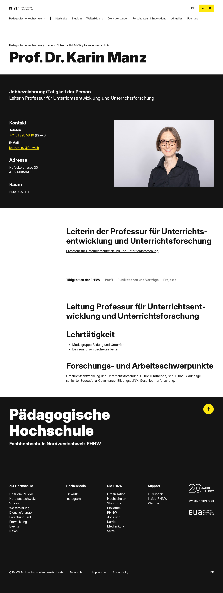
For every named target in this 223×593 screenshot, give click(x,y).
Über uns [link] (50, 45)
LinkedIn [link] (72, 494)
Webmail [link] (154, 503)
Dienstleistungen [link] (21, 512)
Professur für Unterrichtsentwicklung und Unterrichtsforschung (112, 251)
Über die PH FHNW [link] (69, 45)
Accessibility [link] (120, 572)
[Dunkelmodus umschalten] (203, 8)
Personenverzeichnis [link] (96, 45)
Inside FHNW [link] (157, 499)
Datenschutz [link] (78, 572)
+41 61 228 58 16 (21, 135)
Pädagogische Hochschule (25, 18)
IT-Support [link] (156, 494)
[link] (21, 8)
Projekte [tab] (169, 280)
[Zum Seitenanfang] (208, 409)
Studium (77, 18)
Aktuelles (176, 18)
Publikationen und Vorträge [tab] (138, 280)
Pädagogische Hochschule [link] (25, 45)
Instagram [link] (73, 499)
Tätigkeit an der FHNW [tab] (83, 280)
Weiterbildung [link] (19, 508)
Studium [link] (15, 503)
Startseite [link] (61, 18)
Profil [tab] (109, 280)
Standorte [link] (114, 503)
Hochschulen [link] (116, 499)
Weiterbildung (94, 18)
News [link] (13, 531)
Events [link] (14, 526)
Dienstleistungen (118, 18)
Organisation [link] (116, 494)
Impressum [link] (99, 572)
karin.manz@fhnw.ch (24, 148)
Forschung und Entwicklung (150, 18)
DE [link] (193, 8)
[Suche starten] (210, 8)
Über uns (192, 18)
